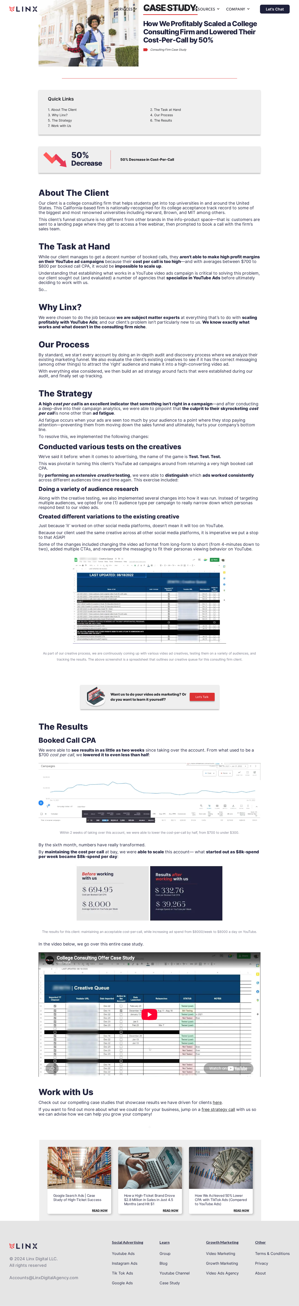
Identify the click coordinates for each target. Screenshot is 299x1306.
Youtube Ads (123, 1253)
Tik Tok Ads (122, 1273)
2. (165, 110)
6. (161, 120)
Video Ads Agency (222, 1273)
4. (161, 115)
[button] (125, 10)
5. (60, 120)
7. (59, 126)
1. (62, 110)
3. (58, 115)
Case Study (170, 1283)
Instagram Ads (124, 1263)
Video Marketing (220, 1253)
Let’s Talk (202, 697)
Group (165, 1253)
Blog (163, 1263)
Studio (180, 9)
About (260, 1273)
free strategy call (218, 1109)
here (217, 1102)
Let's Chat (275, 9)
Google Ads (122, 1283)
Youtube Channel (175, 1273)
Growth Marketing (222, 1263)
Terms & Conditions (272, 1253)
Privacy (261, 1263)
